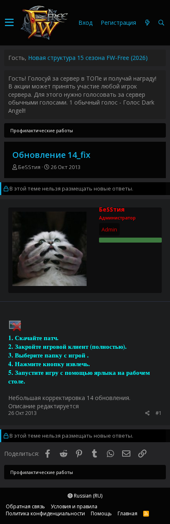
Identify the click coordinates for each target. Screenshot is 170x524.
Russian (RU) (87, 495)
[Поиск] (161, 23)
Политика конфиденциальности (45, 513)
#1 (159, 413)
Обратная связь (25, 506)
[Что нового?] (147, 23)
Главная (127, 513)
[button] (9, 22)
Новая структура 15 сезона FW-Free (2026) (88, 58)
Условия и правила (74, 506)
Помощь (101, 513)
